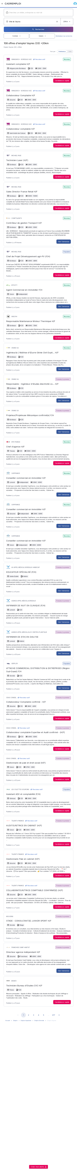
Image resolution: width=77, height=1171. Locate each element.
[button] (57, 21)
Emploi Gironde (39, 1020)
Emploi (15, 1020)
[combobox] (38, 12)
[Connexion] (75, 3)
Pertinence (62, 51)
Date (70, 51)
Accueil (7, 1020)
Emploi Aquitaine (26, 1020)
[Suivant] (59, 1015)
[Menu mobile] (2, 3)
